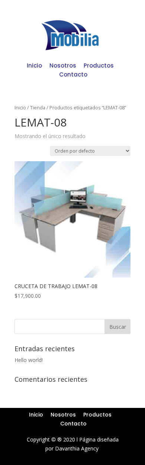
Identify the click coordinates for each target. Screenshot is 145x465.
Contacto (73, 74)
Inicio (34, 65)
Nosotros (62, 65)
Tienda (37, 107)
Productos (99, 65)
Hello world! (28, 359)
